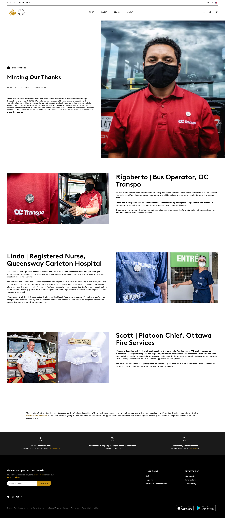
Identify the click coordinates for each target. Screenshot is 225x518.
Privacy (66, 508)
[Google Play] (206, 508)
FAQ (147, 476)
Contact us (39, 475)
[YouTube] (17, 496)
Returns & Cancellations (156, 483)
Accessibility (190, 483)
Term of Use (75, 508)
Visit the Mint (24, 3)
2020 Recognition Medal (36, 415)
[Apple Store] (185, 508)
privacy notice (13, 477)
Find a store (190, 480)
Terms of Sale (86, 508)
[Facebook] (8, 496)
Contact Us (190, 476)
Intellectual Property (54, 508)
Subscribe (44, 483)
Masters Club (12, 3)
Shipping (149, 480)
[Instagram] (13, 496)
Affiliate (96, 508)
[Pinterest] (22, 496)
